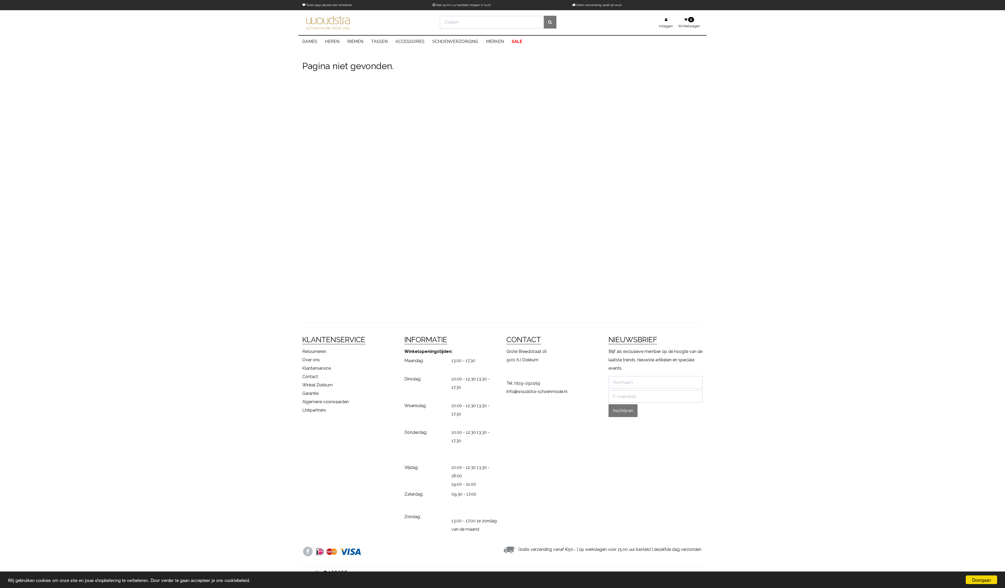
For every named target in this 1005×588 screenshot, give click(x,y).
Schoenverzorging (455, 41)
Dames (309, 41)
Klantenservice (316, 368)
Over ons (311, 359)
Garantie (310, 393)
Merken (495, 41)
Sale (517, 41)
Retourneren (314, 351)
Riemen (355, 41)
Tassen (379, 41)
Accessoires (410, 41)
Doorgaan (981, 579)
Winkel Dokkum (317, 384)
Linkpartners (314, 410)
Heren (332, 41)
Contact (310, 376)
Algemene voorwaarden (325, 401)
